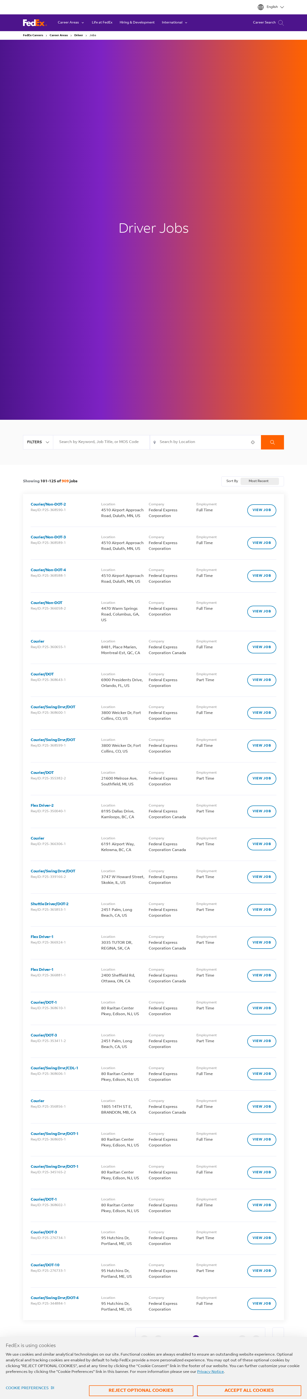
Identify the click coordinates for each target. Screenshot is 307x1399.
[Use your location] (254, 442)
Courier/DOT (42, 674)
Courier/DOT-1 (44, 1003)
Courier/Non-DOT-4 (48, 570)
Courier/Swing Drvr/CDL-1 (54, 1068)
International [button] (172, 22)
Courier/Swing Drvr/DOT (53, 707)
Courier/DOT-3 (44, 1035)
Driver (78, 35)
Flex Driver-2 (42, 806)
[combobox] (101, 442)
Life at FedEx (102, 22)
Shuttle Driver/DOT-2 (50, 904)
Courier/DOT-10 (45, 1265)
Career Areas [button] (68, 22)
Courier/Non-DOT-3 (48, 537)
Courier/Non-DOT (46, 603)
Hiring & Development (137, 22)
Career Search (264, 22)
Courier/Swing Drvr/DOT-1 (54, 1134)
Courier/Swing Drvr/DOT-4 (54, 1298)
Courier (37, 642)
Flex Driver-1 (42, 937)
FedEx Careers (33, 35)
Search (272, 442)
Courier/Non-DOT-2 (48, 505)
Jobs (92, 35)
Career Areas (59, 35)
